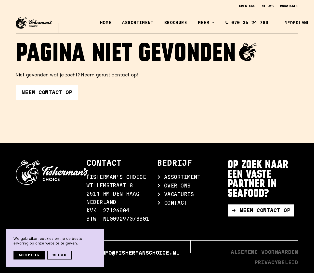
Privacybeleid (276, 262)
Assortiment (138, 22)
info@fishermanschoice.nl (138, 253)
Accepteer (29, 255)
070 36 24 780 (249, 22)
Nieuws (268, 6)
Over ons (247, 6)
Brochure (175, 22)
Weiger (59, 255)
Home (105, 22)
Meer (203, 22)
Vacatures (289, 6)
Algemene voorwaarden (264, 252)
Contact (174, 203)
